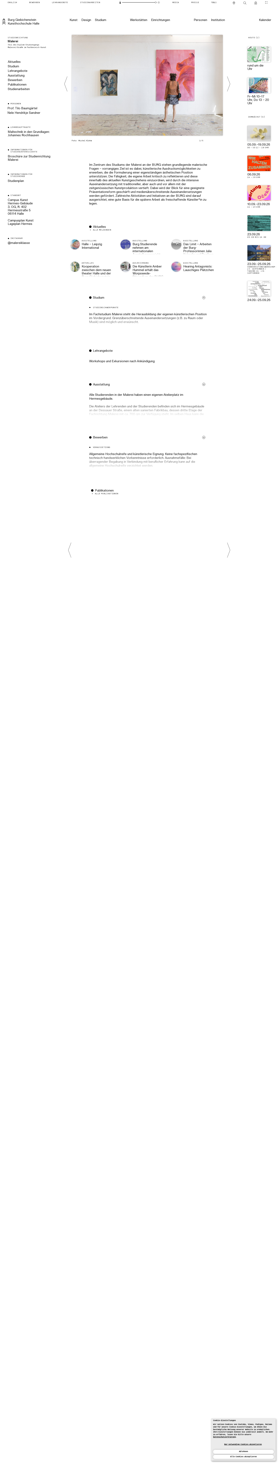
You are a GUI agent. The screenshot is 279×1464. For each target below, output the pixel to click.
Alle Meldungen (102, 230)
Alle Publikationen (106, 494)
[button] (148, 318)
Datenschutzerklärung (224, 1437)
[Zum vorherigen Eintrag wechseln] (66, 84)
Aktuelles (14, 62)
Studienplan (16, 181)
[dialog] (243, 1439)
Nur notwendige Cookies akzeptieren (243, 1444)
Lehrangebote (17, 71)
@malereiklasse (19, 243)
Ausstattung (16, 75)
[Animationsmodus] (159, 2)
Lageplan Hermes (20, 224)
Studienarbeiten (19, 89)
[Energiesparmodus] (120, 2)
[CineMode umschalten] (266, 2)
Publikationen (17, 84)
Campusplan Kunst (21, 220)
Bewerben (15, 80)
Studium (13, 66)
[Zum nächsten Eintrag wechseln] (228, 84)
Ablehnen (243, 1451)
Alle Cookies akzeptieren (243, 1457)
